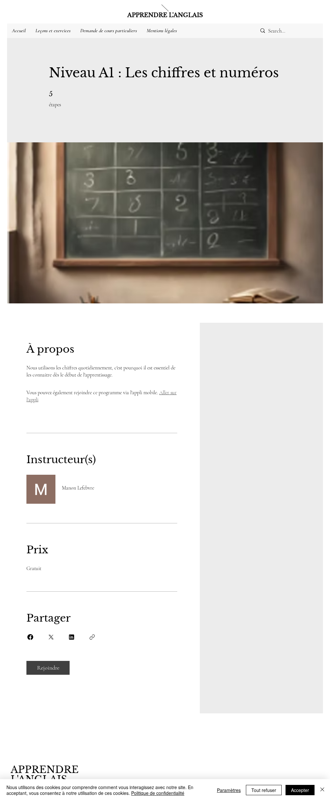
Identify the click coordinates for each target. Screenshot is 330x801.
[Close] (322, 790)
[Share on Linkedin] (71, 637)
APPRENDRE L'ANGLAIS (165, 15)
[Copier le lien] (92, 637)
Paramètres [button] (229, 790)
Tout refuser (263, 790)
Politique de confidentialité (157, 793)
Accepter (300, 790)
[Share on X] (51, 637)
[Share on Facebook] (30, 637)
